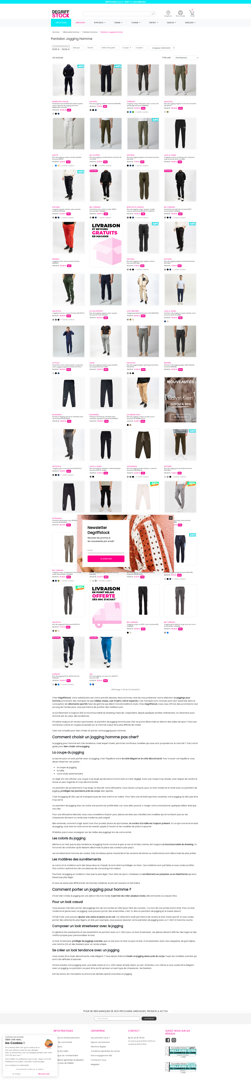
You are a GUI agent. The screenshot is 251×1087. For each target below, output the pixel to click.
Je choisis (16, 1074)
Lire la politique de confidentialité (17, 1065)
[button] (171, 518)
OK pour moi (43, 1074)
